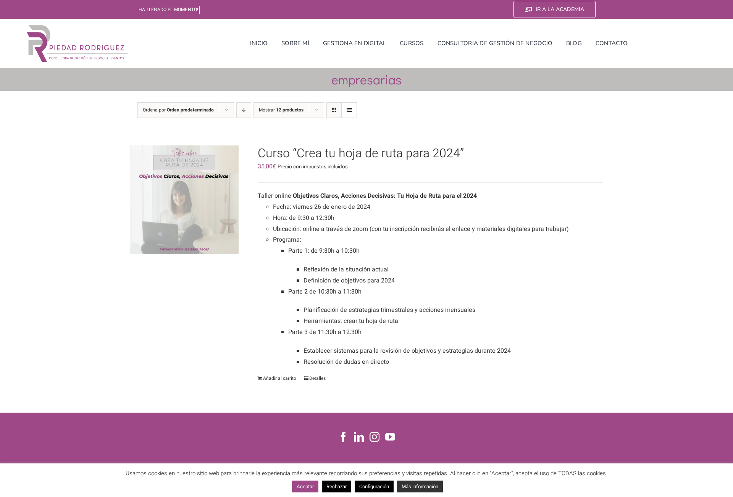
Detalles (317, 378)
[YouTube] (390, 437)
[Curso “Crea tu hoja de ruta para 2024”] (184, 199)
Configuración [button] (374, 486)
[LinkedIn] (359, 437)
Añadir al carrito (279, 378)
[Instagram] (374, 437)
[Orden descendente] (243, 110)
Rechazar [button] (336, 486)
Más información (420, 486)
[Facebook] (343, 437)
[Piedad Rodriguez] (77, 26)
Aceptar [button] (305, 486)
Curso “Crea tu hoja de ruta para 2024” (361, 153)
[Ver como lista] (349, 110)
